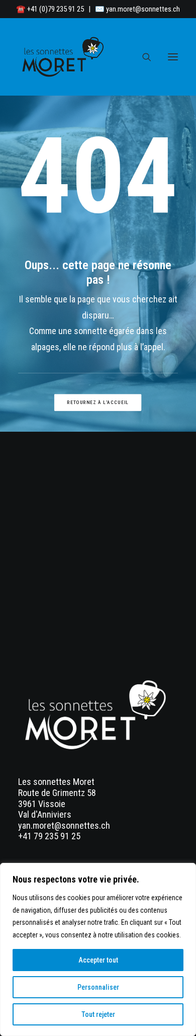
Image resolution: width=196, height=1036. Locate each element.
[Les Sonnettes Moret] (64, 57)
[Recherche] (142, 56)
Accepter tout (98, 960)
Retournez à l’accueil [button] (98, 403)
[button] (173, 57)
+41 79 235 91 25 (49, 836)
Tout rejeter (98, 1014)
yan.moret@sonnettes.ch (143, 9)
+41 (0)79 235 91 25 (55, 9)
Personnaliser (98, 987)
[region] (98, 949)
